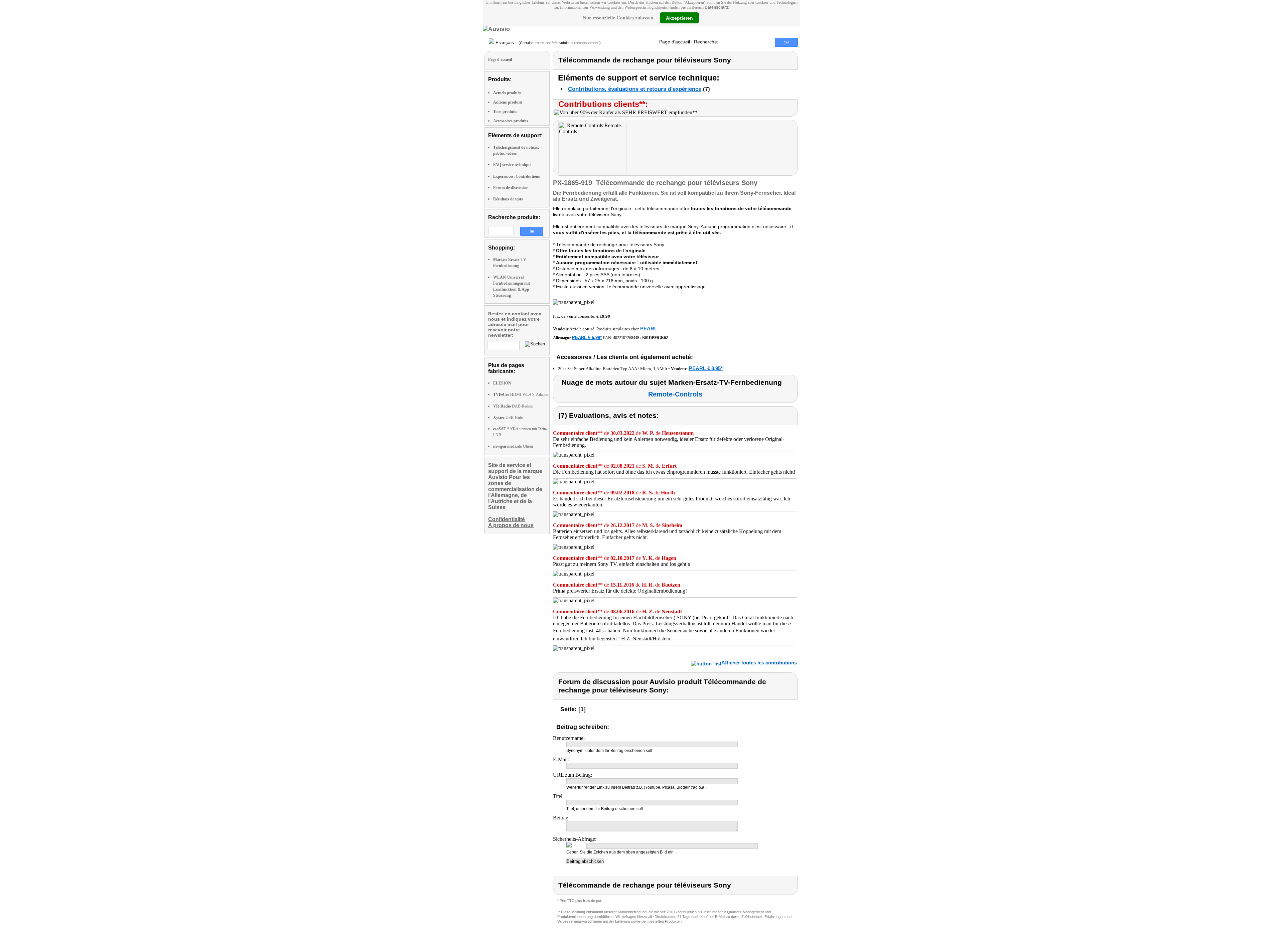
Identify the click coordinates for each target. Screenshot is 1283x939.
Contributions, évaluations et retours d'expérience (634, 89)
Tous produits (505, 111)
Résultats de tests (508, 199)
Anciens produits (508, 102)
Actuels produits (507, 93)
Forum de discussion (511, 187)
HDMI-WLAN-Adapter (521, 394)
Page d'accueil (674, 41)
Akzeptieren (679, 17)
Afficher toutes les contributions (759, 662)
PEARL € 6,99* (587, 337)
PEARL (648, 328)
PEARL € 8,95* (706, 368)
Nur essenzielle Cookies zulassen (618, 17)
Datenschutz (717, 7)
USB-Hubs (508, 417)
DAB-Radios (513, 406)
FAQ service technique (512, 164)
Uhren (513, 446)
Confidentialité (506, 519)
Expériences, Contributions (516, 176)
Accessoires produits (510, 121)
